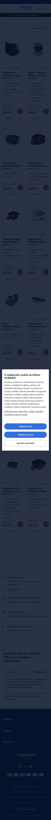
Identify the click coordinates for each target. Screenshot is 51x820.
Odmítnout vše (25, 435)
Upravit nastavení (25, 443)
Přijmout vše (25, 426)
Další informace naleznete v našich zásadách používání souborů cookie (23, 413)
